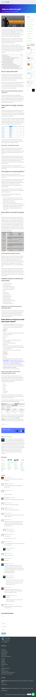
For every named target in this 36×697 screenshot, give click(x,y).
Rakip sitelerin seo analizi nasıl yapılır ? (7, 62)
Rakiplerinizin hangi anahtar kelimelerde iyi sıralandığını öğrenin (11, 65)
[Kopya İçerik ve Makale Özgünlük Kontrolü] (28, 63)
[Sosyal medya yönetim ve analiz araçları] (28, 72)
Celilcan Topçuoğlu (8, 436)
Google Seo (7, 11)
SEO (22, 101)
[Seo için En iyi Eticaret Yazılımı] (16, 459)
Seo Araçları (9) (29, 26)
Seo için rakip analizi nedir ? (6, 56)
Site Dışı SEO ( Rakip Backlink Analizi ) (8, 60)
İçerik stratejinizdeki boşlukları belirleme (8, 63)
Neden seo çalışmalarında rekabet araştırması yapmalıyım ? (11, 57)
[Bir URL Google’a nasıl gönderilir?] (3, 459)
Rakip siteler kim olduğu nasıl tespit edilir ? (8, 58)
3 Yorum (2, 471)
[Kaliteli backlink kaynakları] (28, 57)
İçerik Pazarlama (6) (30, 24)
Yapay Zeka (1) (29, 40)
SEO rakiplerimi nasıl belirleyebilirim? (7, 61)
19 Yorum (7, 424)
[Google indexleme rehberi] (28, 81)
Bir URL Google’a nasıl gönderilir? (3, 466)
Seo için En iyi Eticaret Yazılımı (16, 465)
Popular (28, 45)
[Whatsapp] (33, 694)
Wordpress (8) (29, 38)
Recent (32, 45)
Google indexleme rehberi (32, 82)
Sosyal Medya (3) (30, 33)
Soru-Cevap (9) (29, 31)
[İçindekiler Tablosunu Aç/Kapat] (21, 55)
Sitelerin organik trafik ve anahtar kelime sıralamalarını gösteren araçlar (12, 68)
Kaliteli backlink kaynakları (32, 58)
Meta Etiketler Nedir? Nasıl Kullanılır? (32, 50)
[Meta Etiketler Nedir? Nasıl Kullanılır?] (28, 48)
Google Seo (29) (29, 21)
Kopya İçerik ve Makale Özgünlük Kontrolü (31, 66)
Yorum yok (22, 471)
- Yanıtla (12, 477)
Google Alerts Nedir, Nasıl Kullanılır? (23, 466)
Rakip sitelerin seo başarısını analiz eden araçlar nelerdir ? (10, 67)
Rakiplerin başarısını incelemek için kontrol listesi (9, 64)
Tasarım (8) (29, 36)
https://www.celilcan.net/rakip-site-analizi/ (15, 581)
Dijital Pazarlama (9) (30, 19)
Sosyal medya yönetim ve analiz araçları (32, 75)
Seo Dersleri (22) (30, 28)
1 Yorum (9, 470)
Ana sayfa (3, 11)
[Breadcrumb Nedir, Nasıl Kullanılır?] (10, 459)
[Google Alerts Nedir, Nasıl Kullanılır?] (23, 459)
